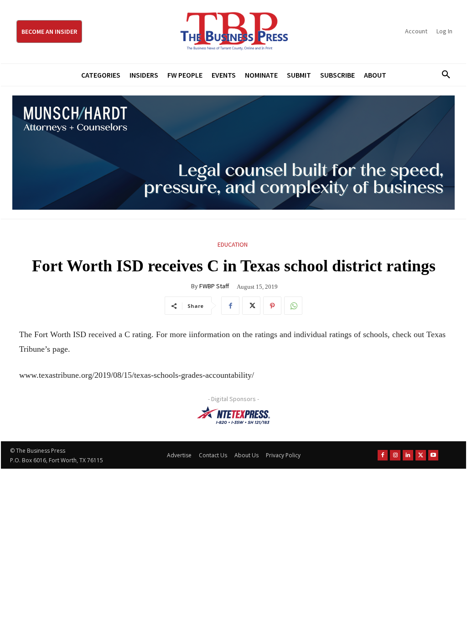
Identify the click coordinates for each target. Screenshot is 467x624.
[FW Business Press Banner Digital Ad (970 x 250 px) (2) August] (233, 152)
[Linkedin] (408, 455)
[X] (251, 305)
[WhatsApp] (293, 305)
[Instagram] (395, 455)
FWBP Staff (214, 286)
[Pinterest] (272, 305)
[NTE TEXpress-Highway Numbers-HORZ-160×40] (233, 415)
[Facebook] (230, 305)
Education (233, 244)
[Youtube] (433, 455)
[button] (443, 75)
